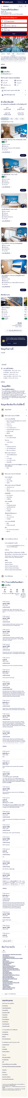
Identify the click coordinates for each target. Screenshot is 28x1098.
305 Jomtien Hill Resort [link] (8, 962)
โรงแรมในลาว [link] (5, 1014)
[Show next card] (26, 44)
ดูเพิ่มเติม (3, 64)
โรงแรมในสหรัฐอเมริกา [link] (6, 1008)
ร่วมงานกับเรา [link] (5, 1074)
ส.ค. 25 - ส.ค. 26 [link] (7, 109)
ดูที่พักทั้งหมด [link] (6, 6)
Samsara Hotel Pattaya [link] (8, 967)
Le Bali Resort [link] (6, 964)
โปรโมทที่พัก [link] (4, 1049)
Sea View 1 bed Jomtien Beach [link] (10, 978)
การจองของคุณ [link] (5, 1032)
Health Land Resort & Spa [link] (9, 987)
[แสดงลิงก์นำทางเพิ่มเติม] (2, 994)
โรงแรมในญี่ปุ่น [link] (5, 1010)
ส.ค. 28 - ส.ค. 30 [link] (7, 114)
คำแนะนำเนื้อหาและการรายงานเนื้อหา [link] (9, 1064)
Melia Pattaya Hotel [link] (7, 989)
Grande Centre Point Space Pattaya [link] (11, 969)
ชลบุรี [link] (6, 994)
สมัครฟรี (15, 343)
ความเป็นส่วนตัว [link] (5, 1059)
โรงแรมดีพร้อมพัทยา (9, 21)
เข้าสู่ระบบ (9, 343)
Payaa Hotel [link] (5, 980)
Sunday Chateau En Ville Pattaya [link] (10, 968)
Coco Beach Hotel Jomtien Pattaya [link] (11, 975)
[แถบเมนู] (25, 2)
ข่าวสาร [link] (3, 1046)
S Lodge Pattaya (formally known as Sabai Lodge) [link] (13, 959)
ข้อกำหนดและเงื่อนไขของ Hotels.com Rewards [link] (11, 1066)
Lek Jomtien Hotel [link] (7, 972)
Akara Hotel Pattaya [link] (7, 973)
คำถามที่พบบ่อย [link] (5, 1034)
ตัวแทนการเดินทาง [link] (5, 1051)
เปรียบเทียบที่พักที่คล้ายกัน (14, 330)
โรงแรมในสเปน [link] (5, 1021)
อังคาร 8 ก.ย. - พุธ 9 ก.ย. (10, 26)
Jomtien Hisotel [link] (6, 986)
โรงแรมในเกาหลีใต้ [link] (6, 1012)
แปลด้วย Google (6, 607)
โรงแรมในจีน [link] (4, 1017)
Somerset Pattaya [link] (7, 963)
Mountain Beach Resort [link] (8, 977)
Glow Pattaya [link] (6, 971)
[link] (25, 6)
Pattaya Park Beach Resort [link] (9, 966)
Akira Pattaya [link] (6, 985)
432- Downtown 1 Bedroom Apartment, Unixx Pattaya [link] (12, 955)
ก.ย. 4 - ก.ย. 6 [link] (21, 114)
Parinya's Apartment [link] (8, 976)
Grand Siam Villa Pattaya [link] (9, 957)
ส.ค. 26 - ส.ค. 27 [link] (20, 109)
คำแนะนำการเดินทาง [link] (6, 1076)
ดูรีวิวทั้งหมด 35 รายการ (6, 73)
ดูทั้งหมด (3, 87)
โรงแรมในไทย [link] (5, 1005)
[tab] (4, 950)
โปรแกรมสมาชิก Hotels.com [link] (7, 1079)
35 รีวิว (3, 587)
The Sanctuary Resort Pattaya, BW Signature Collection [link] (11, 983)
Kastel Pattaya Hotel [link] (8, 981)
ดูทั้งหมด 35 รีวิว (7, 941)
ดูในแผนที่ (4, 364)
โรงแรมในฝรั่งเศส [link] (5, 1019)
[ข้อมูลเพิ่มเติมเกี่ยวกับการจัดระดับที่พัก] (5, 11)
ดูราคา (23, 155)
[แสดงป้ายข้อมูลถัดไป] (25, 312)
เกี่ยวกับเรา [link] (4, 1072)
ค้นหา (14, 33)
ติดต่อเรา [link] (4, 1036)
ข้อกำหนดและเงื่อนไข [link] (6, 1057)
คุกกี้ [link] (3, 1061)
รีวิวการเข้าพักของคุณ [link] (6, 1038)
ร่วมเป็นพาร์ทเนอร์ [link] (5, 1044)
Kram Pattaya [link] (6, 960)
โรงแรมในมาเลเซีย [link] (5, 1026)
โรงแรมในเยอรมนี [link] (5, 1023)
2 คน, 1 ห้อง (7, 30)
